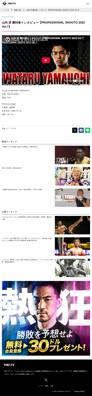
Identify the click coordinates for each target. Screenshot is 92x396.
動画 (46, 386)
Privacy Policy (79, 391)
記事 (52, 386)
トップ (6, 10)
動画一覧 (17, 10)
